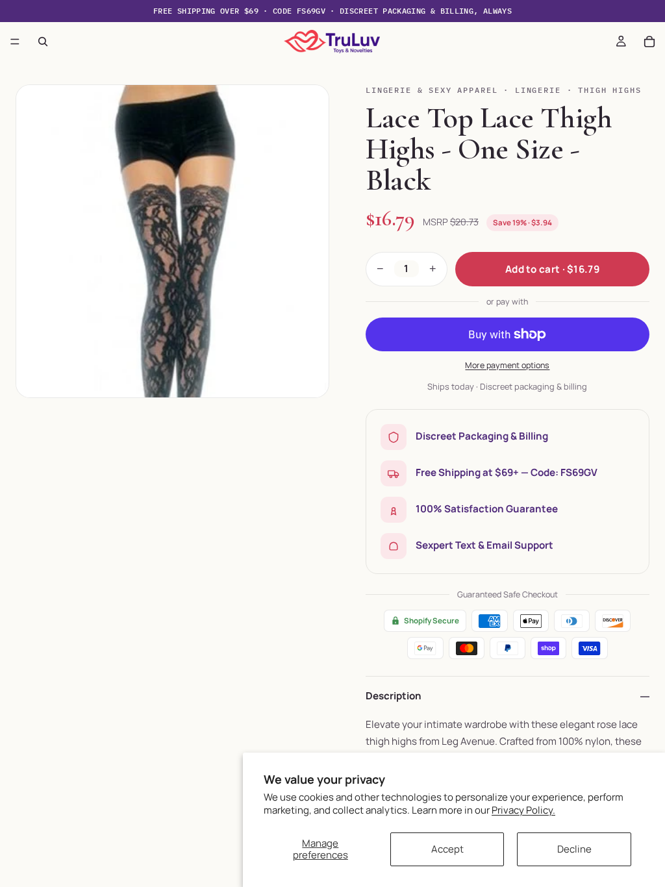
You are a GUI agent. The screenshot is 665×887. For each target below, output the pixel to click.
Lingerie (538, 90)
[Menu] (15, 41)
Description (393, 696)
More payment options (507, 365)
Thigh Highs (609, 90)
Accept (447, 849)
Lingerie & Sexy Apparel (431, 90)
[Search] (43, 41)
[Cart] (649, 41)
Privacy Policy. (523, 810)
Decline (574, 849)
